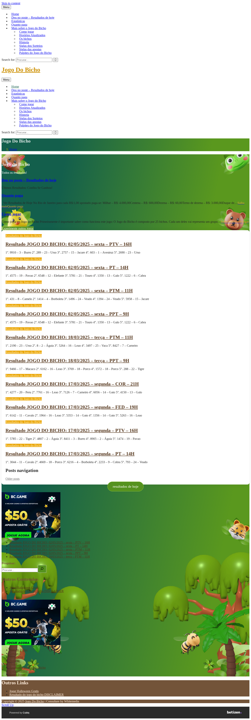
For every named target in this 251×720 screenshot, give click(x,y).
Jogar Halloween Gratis (24, 587)
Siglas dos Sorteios (31, 45)
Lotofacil (15, 653)
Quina (13, 664)
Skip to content (11, 3)
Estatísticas (18, 21)
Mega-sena (16, 657)
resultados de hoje (125, 486)
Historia (24, 42)
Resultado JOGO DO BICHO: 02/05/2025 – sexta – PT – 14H (66, 267)
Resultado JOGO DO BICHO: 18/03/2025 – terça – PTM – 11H (69, 337)
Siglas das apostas (30, 49)
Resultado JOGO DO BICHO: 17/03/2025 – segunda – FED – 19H (71, 407)
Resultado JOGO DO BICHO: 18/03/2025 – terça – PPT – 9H (67, 360)
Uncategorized (18, 671)
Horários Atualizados (32, 35)
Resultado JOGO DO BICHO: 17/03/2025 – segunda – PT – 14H (70, 453)
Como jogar (26, 31)
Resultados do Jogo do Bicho (23, 235)
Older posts (12, 478)
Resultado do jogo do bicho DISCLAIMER (36, 591)
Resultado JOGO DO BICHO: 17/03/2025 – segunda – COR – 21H (72, 383)
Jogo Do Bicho (21, 69)
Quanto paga (19, 24)
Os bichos (25, 38)
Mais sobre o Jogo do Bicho (28, 28)
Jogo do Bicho (18, 650)
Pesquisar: (8, 563)
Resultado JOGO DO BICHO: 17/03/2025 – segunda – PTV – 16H (71, 430)
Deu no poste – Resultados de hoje (32, 17)
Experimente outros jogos (17, 228)
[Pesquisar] (42, 569)
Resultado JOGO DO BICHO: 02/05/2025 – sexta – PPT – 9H (67, 313)
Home (15, 14)
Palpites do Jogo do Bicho (35, 53)
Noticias (14, 660)
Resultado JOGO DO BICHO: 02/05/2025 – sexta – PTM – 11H (69, 290)
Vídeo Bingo (17, 674)
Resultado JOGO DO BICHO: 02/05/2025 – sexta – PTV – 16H (68, 244)
